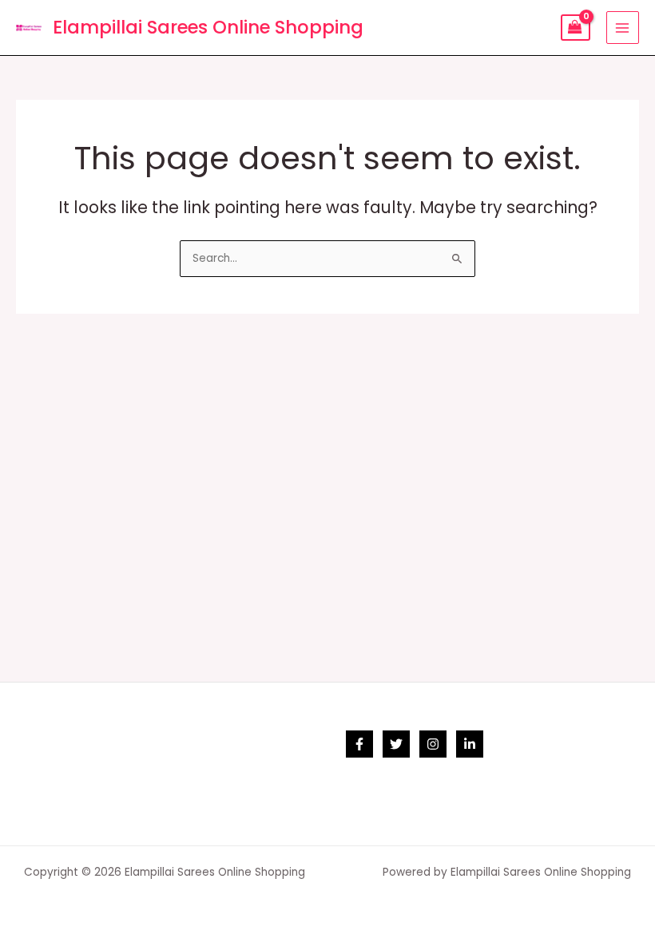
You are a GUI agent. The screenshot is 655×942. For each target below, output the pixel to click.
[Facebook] (359, 744)
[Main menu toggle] (622, 27)
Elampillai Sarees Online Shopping (208, 27)
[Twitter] (396, 744)
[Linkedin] (469, 744)
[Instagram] (433, 744)
